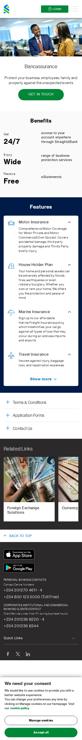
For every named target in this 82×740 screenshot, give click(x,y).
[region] (41, 708)
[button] (41, 379)
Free (11, 181)
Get (6, 134)
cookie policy (19, 708)
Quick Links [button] (13, 638)
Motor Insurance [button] (34, 222)
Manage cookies (41, 720)
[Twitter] (18, 654)
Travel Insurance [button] (34, 354)
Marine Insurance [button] (34, 312)
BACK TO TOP (20, 536)
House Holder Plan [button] (36, 265)
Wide (12, 162)
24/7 (12, 141)
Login (57, 9)
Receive (9, 174)
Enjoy (8, 155)
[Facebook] (8, 654)
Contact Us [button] (22, 429)
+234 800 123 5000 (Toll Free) (31, 597)
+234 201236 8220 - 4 (24, 619)
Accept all (40, 732)
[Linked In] (28, 654)
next (72, 488)
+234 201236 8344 (21, 626)
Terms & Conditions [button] (29, 402)
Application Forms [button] (28, 415)
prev (10, 488)
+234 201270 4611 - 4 (23, 590)
